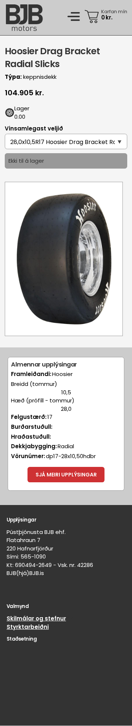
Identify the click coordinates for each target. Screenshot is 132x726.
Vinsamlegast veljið (34, 128)
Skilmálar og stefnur (36, 618)
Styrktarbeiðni (28, 627)
